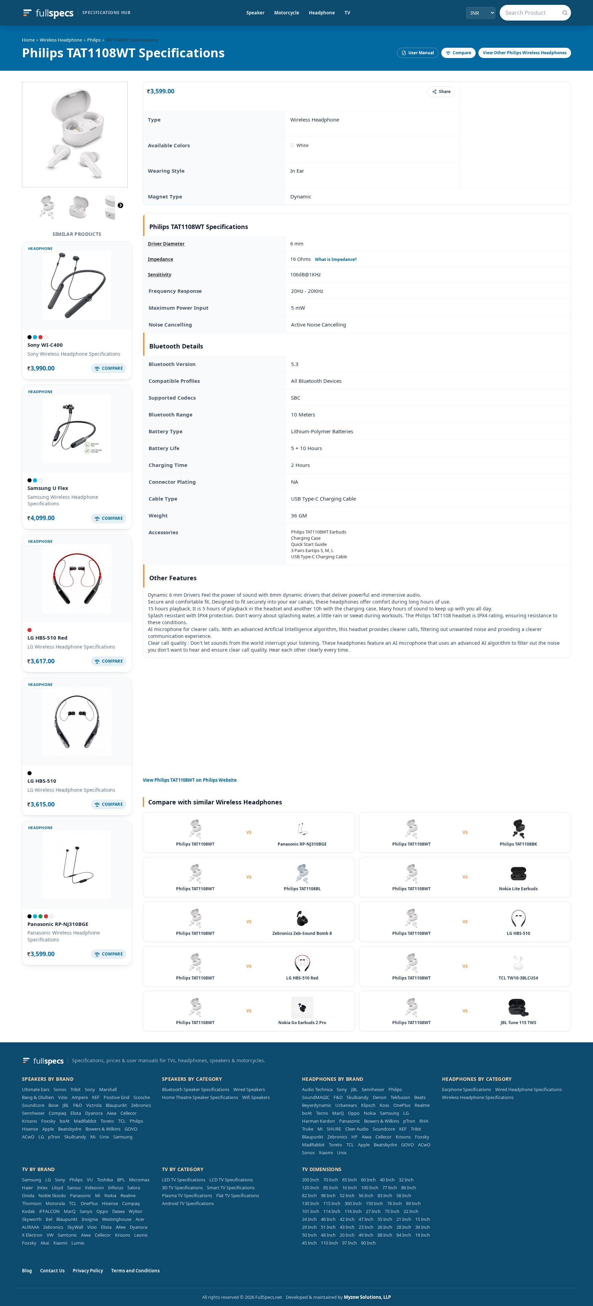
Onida (28, 1195)
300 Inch (353, 1203)
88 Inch (384, 1235)
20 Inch (347, 1235)
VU (90, 1180)
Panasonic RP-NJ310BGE (57, 923)
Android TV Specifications (188, 1203)
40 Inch (387, 1180)
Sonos (60, 1089)
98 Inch (328, 1195)
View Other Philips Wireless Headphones (525, 53)
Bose (53, 1105)
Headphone (322, 13)
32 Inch (406, 1180)
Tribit (75, 1089)
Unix (104, 1137)
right (120, 205)
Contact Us (52, 1271)
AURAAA (30, 1227)
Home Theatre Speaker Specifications (200, 1097)
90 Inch (368, 1243)
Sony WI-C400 (45, 344)
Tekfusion (400, 1097)
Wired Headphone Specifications (528, 1089)
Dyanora (94, 1113)
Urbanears (346, 1105)
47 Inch (366, 1219)
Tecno (322, 1113)
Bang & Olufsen (38, 1097)
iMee (121, 1227)
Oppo (354, 1113)
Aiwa (111, 1113)
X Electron (32, 1235)
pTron (54, 1137)
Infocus (115, 1187)
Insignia (90, 1219)
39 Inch (422, 1227)
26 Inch (384, 1227)
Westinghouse (116, 1219)
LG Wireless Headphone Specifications (71, 646)
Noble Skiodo (52, 1195)
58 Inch (403, 1195)
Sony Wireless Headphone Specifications (73, 354)
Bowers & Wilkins (102, 1129)
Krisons (29, 1121)
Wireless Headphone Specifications (477, 1097)
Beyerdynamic (316, 1105)
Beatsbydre (69, 1129)
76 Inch (394, 1203)
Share (445, 91)
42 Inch (347, 1219)
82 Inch (309, 1195)
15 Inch (422, 1219)
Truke (307, 1129)
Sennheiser (33, 1113)
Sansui (74, 1187)
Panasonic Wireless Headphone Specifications (63, 935)
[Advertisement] (515, 134)
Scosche (141, 1097)
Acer (140, 1219)
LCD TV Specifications (231, 1180)
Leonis (141, 1235)
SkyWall (75, 1227)
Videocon (94, 1187)
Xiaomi (326, 1152)
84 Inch (403, 1235)
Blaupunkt (116, 1105)
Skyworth (32, 1219)
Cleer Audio (357, 1129)
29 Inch (309, 1227)
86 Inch (408, 1187)
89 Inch (413, 1203)
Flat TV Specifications (237, 1195)
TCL (122, 1121)
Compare (462, 53)
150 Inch (374, 1203)
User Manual (421, 53)
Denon (379, 1097)
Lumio (77, 1243)
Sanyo (86, 1211)
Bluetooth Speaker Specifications (195, 1089)
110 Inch (329, 1243)
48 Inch (328, 1235)
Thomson (32, 1203)
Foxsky (48, 1121)
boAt (65, 1121)
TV (347, 13)
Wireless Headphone (61, 40)
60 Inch (368, 1180)
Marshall (108, 1089)
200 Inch (310, 1180)
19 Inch (422, 1235)
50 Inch (309, 1235)
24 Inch (309, 1219)
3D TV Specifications (182, 1187)
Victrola (94, 1105)
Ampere (80, 1097)
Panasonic (349, 1121)
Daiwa (118, 1211)
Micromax (139, 1180)
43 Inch (347, 1227)
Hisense (30, 1129)
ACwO (28, 1137)
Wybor (135, 1211)
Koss (384, 1105)
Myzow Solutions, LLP (367, 1297)
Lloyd (57, 1187)
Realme (422, 1105)
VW (50, 1235)
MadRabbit (85, 1121)
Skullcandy (75, 1137)
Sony (90, 1089)
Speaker (255, 13)
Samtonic (67, 1235)
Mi (92, 1137)
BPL (121, 1180)
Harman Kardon (318, 1121)
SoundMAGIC (315, 1097)
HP (354, 1137)
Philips (94, 40)
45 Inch (309, 1243)
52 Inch (347, 1195)
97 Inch (349, 1243)
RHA (423, 1121)
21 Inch (403, 1219)
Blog (27, 1271)
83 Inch (384, 1195)
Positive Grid (116, 1097)
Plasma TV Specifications (187, 1195)
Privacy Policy (88, 1271)
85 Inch (330, 1187)
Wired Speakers (249, 1089)
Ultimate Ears (35, 1089)
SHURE (334, 1129)
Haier (27, 1187)
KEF (96, 1097)
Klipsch (368, 1105)
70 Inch (330, 1180)
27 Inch (373, 1211)
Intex (42, 1187)
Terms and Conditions (135, 1271)
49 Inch (366, 1235)
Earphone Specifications (466, 1089)
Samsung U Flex (47, 487)
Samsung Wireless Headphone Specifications (62, 500)
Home (28, 40)
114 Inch (331, 1211)
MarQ (338, 1113)
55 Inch (384, 1219)
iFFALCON (49, 1211)
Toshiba (105, 1180)
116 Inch (353, 1211)
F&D (77, 1105)
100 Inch (369, 1187)
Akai (44, 1243)
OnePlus (401, 1105)
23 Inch (366, 1227)
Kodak (28, 1211)
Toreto (107, 1121)
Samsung (122, 1137)
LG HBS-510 (41, 780)
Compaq (57, 1113)
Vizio (63, 1097)
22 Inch (411, 1211)
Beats (420, 1097)
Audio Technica (317, 1089)
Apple (48, 1129)
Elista (75, 1113)
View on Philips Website (190, 780)
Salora (133, 1187)
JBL (65, 1105)
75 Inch (392, 1211)
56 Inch (366, 1195)
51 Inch (328, 1227)
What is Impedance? (336, 259)
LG (41, 1137)
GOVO (131, 1129)
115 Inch (331, 1203)
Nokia (370, 1113)
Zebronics (141, 1105)
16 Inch (349, 1187)
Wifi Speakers (256, 1097)
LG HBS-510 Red (47, 637)
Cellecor (128, 1113)
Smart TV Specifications (231, 1187)
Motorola (55, 1203)
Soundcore (33, 1105)
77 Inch (389, 1187)
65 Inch (349, 1180)
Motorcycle (286, 13)
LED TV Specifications (183, 1180)
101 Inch (310, 1211)
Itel (49, 1219)
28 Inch (403, 1227)
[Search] (565, 13)
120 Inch (310, 1187)
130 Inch (310, 1203)
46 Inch (328, 1219)
